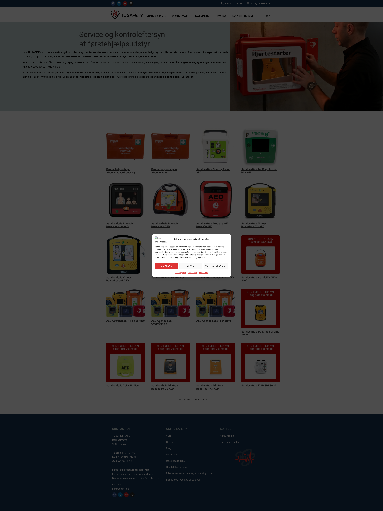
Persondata (192, 273)
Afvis (190, 266)
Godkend (166, 266)
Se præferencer (215, 266)
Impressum (203, 273)
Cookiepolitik (180, 273)
